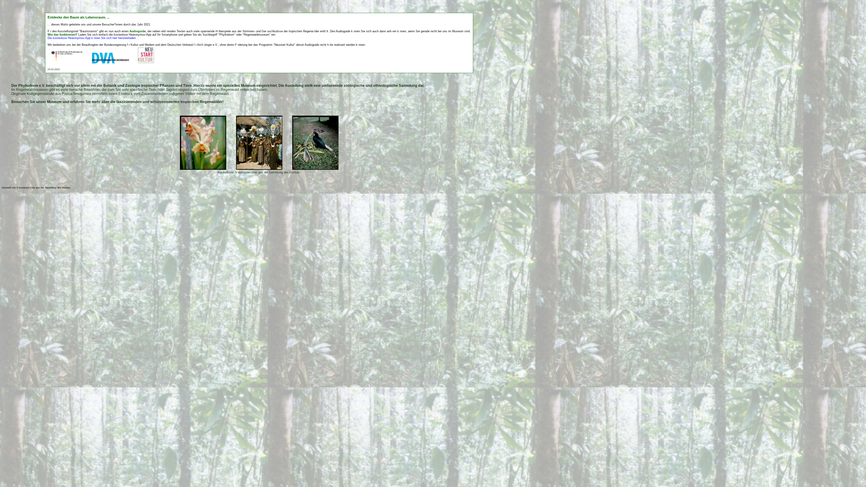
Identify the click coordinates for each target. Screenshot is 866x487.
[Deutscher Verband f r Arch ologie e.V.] (111, 63)
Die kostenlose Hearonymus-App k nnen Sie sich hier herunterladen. (92, 38)
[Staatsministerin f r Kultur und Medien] (67, 63)
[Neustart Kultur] (146, 63)
